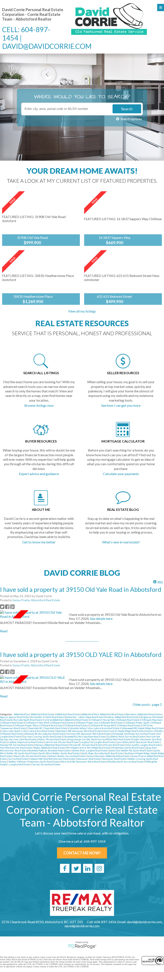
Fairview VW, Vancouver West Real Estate (89, 733)
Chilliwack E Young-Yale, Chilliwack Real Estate (115, 719)
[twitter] (76, 868)
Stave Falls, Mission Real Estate (30, 756)
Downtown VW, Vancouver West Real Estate (79, 731)
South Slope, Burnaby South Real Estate (102, 753)
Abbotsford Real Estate (68, 714)
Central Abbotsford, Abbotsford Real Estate (66, 719)
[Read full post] (33, 614)
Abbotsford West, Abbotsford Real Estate (103, 714)
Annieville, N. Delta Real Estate (47, 717)
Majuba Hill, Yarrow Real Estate (17, 744)
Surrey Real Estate (18, 758)
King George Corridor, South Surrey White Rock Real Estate (99, 739)
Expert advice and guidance (39, 474)
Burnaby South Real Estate (28, 719)
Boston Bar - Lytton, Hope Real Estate (84, 717)
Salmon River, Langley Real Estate (90, 750)
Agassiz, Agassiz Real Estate (15, 717)
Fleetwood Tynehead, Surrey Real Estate (134, 733)
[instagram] (99, 868)
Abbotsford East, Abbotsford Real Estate (34, 714)
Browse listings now (39, 405)
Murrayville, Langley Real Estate (143, 744)
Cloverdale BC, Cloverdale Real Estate (48, 728)
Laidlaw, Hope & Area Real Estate (26, 742)
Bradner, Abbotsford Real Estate (122, 717)
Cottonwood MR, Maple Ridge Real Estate (142, 728)
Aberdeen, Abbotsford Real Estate (143, 714)
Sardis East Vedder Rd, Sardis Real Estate (130, 750)
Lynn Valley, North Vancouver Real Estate (138, 742)
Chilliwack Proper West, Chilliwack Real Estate (38, 725)
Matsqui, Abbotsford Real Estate (52, 744)
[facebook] (64, 868)
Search (127, 108)
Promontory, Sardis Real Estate (128, 747)
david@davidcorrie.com (47, 46)
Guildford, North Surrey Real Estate (126, 736)
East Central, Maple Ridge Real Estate (124, 731)
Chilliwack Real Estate (76, 725)
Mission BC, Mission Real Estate (86, 744)
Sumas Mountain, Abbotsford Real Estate (108, 756)
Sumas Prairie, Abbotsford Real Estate (36, 600)
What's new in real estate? (121, 542)
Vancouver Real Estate (89, 758)
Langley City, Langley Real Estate (98, 742)
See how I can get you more (121, 405)
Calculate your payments (121, 474)
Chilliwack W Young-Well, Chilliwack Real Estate (115, 725)
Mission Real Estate (114, 744)
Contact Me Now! (82, 853)
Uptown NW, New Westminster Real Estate (53, 758)
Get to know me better (39, 542)
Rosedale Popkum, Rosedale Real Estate (49, 750)
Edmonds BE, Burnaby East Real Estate (45, 733)
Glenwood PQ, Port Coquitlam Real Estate (84, 736)
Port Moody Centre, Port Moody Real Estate (88, 747)
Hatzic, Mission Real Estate (52, 739)
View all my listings (82, 311)
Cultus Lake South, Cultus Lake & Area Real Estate (28, 731)
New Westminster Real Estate (16, 747)
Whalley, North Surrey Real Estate (125, 761)
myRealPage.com (82, 947)
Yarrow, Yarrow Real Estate (46, 764)
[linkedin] (87, 868)
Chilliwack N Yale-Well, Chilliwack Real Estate (49, 722)
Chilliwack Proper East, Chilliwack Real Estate (99, 722)
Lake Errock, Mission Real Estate (62, 742)
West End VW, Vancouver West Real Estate (83, 761)
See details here (101, 618)
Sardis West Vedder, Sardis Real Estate (59, 753)
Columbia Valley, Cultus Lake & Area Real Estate (94, 728)
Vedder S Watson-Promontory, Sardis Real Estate (34, 761)
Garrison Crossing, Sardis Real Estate (42, 736)
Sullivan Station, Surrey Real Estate (67, 756)
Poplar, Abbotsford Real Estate (49, 747)
